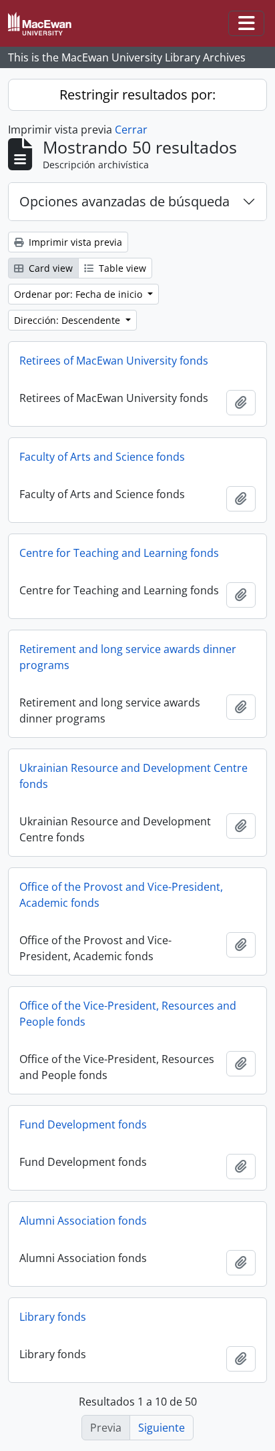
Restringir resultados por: (137, 94)
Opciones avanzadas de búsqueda (124, 201)
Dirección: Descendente (68, 320)
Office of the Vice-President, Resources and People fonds (127, 1013)
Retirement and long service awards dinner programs (127, 657)
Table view (121, 268)
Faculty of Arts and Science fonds (102, 456)
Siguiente (161, 1427)
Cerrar (131, 129)
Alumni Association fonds (83, 1220)
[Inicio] (45, 24)
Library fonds (52, 1316)
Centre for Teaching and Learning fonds (119, 553)
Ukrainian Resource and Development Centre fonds (133, 776)
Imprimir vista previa (74, 242)
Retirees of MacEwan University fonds (113, 360)
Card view (49, 268)
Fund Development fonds (83, 1124)
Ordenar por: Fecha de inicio (79, 294)
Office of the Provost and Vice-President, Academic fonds (121, 894)
